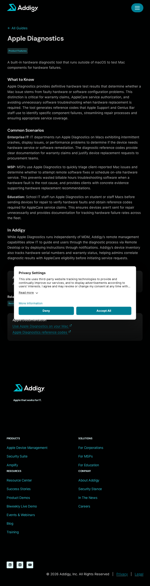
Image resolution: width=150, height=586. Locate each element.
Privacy (122, 574)
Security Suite (17, 456)
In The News (87, 498)
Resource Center (19, 480)
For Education (88, 465)
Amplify (12, 465)
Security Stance (90, 489)
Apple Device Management (27, 448)
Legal (139, 574)
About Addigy (88, 480)
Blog (10, 523)
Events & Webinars (21, 515)
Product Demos (18, 498)
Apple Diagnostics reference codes (40, 332)
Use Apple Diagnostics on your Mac (40, 326)
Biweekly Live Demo (22, 506)
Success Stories (19, 489)
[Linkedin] (10, 565)
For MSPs (85, 456)
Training (13, 532)
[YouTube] (30, 565)
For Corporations (90, 448)
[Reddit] (20, 565)
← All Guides (17, 28)
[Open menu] (137, 7)
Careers (84, 506)
